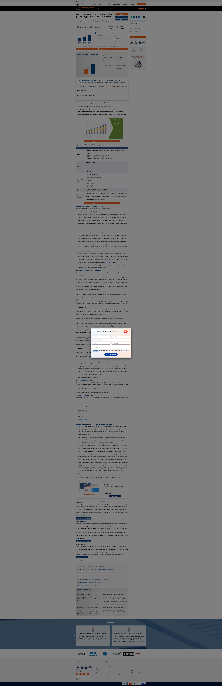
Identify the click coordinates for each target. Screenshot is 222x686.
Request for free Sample (111, 354)
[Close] (130, 329)
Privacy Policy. (122, 350)
